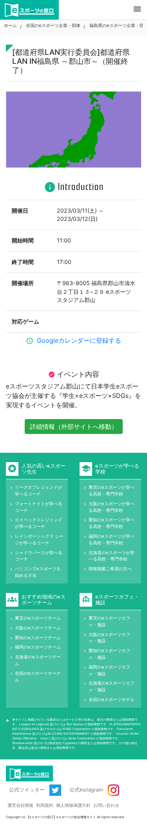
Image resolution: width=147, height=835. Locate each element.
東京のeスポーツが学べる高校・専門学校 (111, 490)
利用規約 (44, 805)
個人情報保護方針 (73, 805)
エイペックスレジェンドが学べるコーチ (38, 523)
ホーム (10, 25)
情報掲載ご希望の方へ (110, 568)
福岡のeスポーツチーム (38, 647)
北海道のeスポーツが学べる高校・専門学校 (111, 556)
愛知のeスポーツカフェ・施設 (109, 654)
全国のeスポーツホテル (111, 699)
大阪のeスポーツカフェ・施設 (109, 638)
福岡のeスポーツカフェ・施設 (109, 670)
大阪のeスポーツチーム (38, 628)
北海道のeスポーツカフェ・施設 (111, 686)
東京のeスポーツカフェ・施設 (109, 621)
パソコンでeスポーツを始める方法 (38, 572)
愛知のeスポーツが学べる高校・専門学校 (111, 523)
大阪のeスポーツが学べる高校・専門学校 (111, 507)
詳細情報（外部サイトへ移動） (74, 426)
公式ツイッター (27, 790)
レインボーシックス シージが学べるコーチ (39, 539)
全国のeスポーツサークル (38, 677)
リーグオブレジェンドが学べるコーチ (38, 490)
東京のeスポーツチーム (38, 618)
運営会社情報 (20, 805)
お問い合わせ (106, 805)
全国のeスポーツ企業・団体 (53, 25)
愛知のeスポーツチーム (38, 637)
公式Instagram (87, 790)
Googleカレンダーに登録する (79, 340)
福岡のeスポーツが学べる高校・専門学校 (111, 539)
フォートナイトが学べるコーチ (38, 507)
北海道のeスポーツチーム (38, 660)
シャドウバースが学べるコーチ (38, 556)
